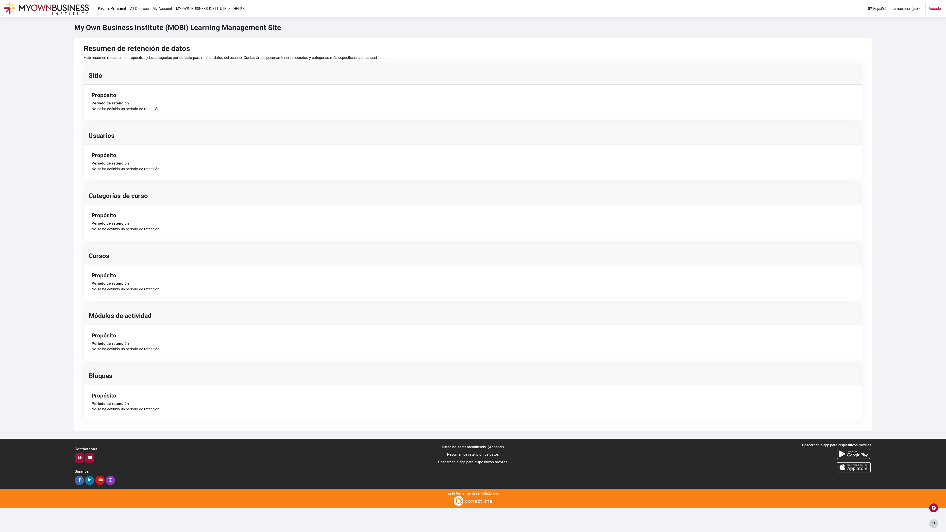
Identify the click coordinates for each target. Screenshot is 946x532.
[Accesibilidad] (933, 507)
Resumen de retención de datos (473, 454)
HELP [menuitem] (238, 8)
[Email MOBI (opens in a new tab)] (89, 458)
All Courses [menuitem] (139, 8)
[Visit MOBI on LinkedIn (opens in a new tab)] (89, 480)
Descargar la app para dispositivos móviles (472, 462)
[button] (894, 8)
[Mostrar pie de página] (933, 523)
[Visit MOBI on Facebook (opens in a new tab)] (79, 480)
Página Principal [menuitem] (112, 8)
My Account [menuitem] (162, 8)
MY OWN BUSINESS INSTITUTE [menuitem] (201, 8)
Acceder (935, 8)
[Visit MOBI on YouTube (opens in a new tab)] (100, 480)
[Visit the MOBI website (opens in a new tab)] (79, 458)
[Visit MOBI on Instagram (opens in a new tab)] (110, 480)
